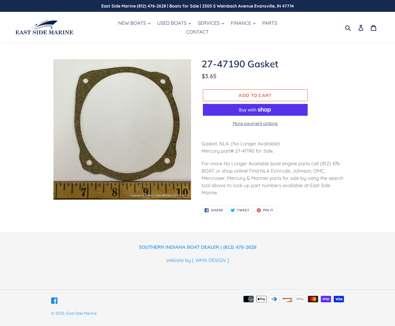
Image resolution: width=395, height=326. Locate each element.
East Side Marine (81, 313)
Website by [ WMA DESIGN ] (197, 260)
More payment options (255, 123)
